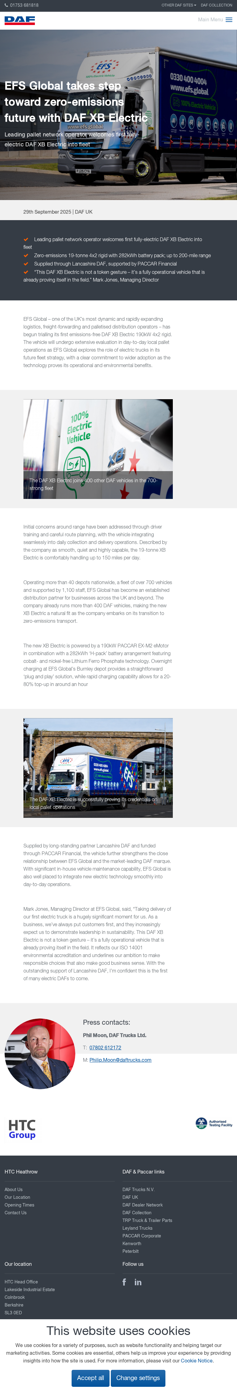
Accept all (90, 1378)
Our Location (17, 1197)
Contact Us (16, 1213)
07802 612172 (105, 1048)
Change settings (138, 1378)
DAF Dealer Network (143, 1205)
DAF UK (130, 1197)
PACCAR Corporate (142, 1236)
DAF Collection (216, 5)
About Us (14, 1190)
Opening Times (19, 1205)
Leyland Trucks (137, 1228)
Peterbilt (131, 1251)
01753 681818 (24, 5)
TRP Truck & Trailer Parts (147, 1221)
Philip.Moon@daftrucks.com (120, 1060)
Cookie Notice (197, 1361)
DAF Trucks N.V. (139, 1190)
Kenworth (132, 1244)
